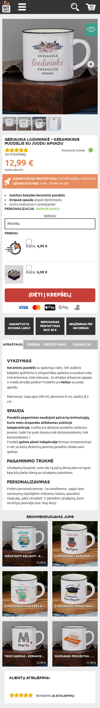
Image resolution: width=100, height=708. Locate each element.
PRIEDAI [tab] (33, 344)
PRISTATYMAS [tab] (55, 344)
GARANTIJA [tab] (82, 344)
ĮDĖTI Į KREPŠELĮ (50, 294)
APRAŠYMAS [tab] (13, 344)
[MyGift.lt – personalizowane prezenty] (6, 6)
